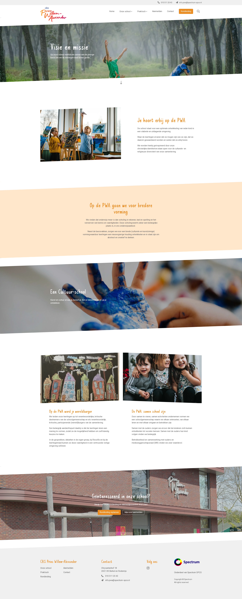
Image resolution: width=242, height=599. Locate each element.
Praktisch (44, 572)
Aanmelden (68, 568)
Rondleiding (45, 576)
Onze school (45, 568)
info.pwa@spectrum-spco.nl (190, 3)
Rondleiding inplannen (109, 512)
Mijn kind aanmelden (133, 512)
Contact (66, 572)
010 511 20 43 (166, 3)
